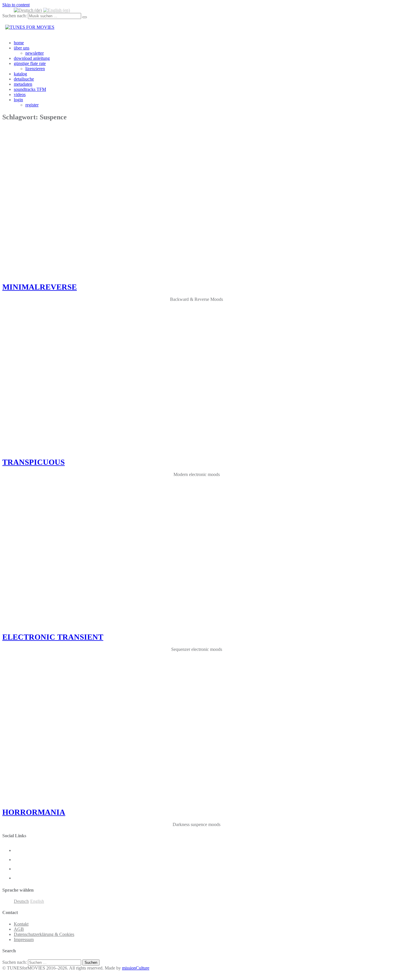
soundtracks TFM (30, 89)
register (32, 104)
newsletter (34, 53)
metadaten (23, 84)
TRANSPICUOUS (33, 462)
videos (20, 94)
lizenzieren (35, 68)
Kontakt (21, 924)
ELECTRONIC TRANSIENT (52, 637)
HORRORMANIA (33, 812)
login (18, 99)
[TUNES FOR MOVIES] (29, 27)
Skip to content (16, 4)
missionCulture (135, 968)
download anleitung (32, 58)
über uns (21, 47)
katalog (20, 73)
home (19, 42)
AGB (19, 929)
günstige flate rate (30, 63)
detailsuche (24, 79)
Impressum (24, 939)
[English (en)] (56, 9)
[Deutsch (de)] (28, 9)
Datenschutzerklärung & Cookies (44, 934)
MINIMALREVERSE (39, 287)
